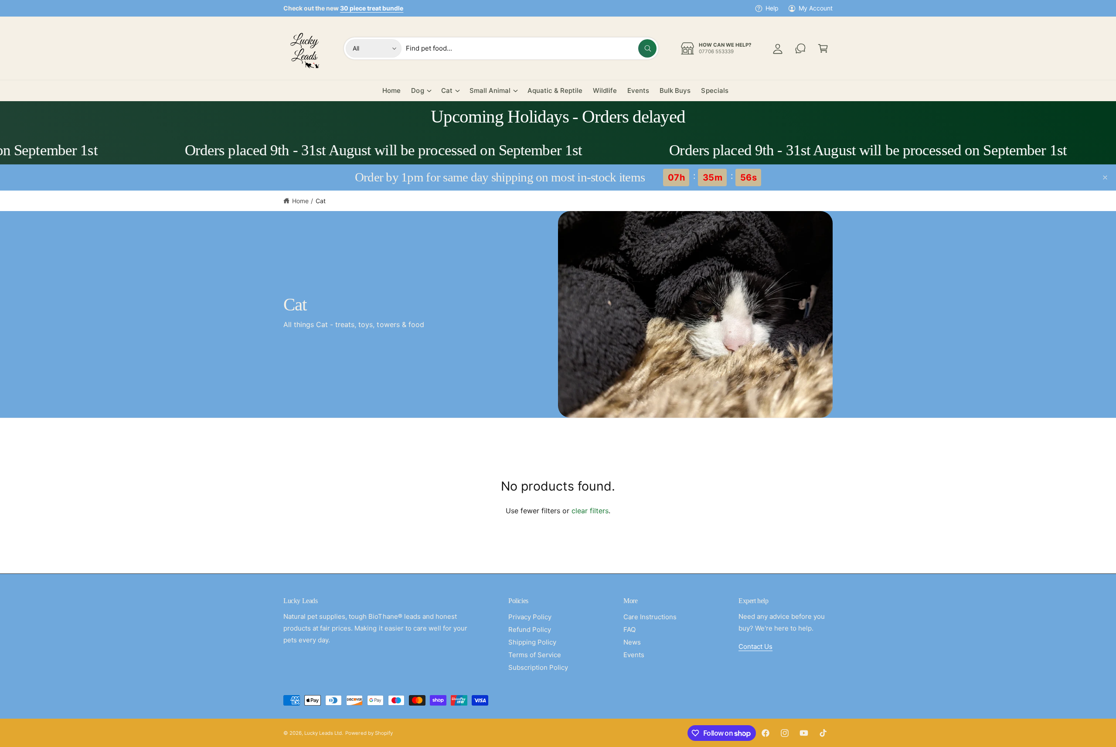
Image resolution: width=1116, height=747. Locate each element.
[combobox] (531, 48)
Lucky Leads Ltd (323, 733)
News (632, 642)
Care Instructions (650, 617)
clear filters (590, 510)
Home (300, 201)
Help (772, 8)
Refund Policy (529, 629)
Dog (417, 90)
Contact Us (755, 646)
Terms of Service (534, 655)
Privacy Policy (529, 617)
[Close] (1105, 177)
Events (633, 655)
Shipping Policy (532, 642)
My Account (816, 8)
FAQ (629, 629)
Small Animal (490, 90)
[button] (823, 48)
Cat (447, 90)
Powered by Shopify (368, 733)
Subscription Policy (538, 667)
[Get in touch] (800, 48)
